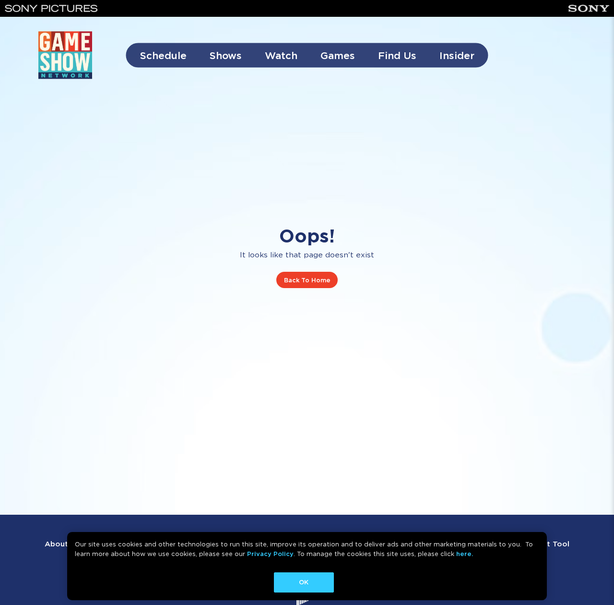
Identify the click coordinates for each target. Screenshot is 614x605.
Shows (226, 55)
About (56, 543)
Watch (281, 55)
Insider (456, 55)
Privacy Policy (270, 553)
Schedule (163, 55)
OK (303, 582)
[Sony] (588, 8)
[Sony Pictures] (51, 8)
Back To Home (307, 280)
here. (464, 553)
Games (337, 55)
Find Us (397, 55)
